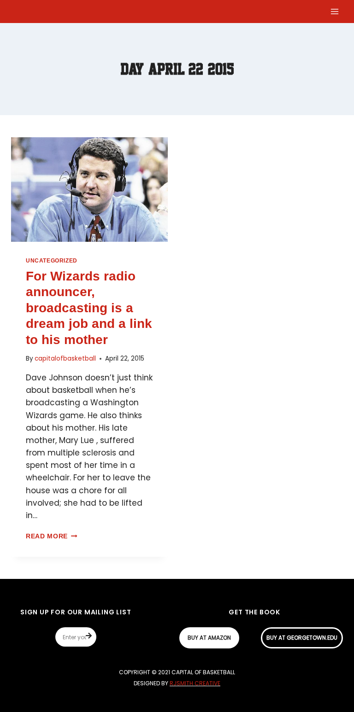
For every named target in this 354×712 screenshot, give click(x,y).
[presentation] (89, 189)
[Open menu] (334, 11)
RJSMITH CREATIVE (195, 683)
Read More (51, 536)
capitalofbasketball (65, 358)
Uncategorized (51, 260)
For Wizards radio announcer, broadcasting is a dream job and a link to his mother (89, 308)
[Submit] (91, 637)
